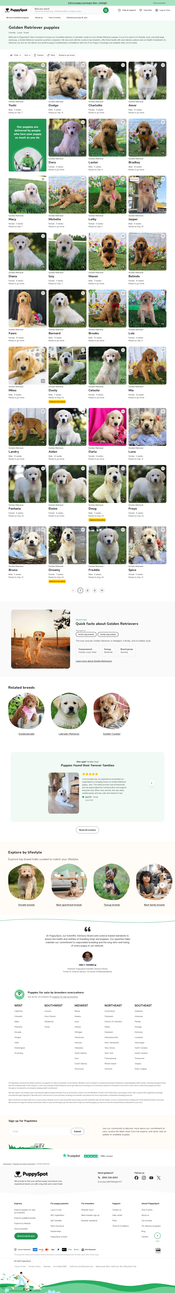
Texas (47, 1026)
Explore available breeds (25, 1218)
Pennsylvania (110, 1058)
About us (39, 17)
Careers (145, 1237)
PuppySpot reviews (59, 1237)
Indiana (78, 1016)
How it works (54, 17)
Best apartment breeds (69, 904)
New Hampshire (112, 1042)
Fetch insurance (57, 1226)
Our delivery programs (151, 1226)
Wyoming (18, 1053)
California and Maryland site (81, 1266)
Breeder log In (87, 1210)
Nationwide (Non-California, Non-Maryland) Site (116, 1266)
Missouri (78, 1042)
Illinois (77, 1011)
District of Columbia (113, 1021)
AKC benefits (56, 1220)
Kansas (78, 1026)
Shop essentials (21, 1229)
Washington (19, 1047)
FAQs (114, 1220)
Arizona (47, 1011)
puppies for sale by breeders (65, 996)
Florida (138, 1021)
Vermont (108, 1068)
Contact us (116, 1210)
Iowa (77, 1021)
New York (109, 1053)
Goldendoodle (26, 733)
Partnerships (56, 1231)
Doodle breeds (26, 904)
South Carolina (141, 1053)
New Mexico (50, 1016)
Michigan (78, 1032)
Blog (143, 1231)
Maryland (109, 1032)
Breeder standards (89, 1220)
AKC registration (57, 1215)
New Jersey (110, 1047)
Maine (107, 1026)
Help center (117, 1215)
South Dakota (81, 1063)
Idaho (16, 1021)
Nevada (17, 1032)
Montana (18, 1026)
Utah (16, 1042)
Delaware (109, 1016)
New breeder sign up (90, 1215)
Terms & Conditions (120, 1226)
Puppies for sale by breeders (24, 1164)
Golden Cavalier (112, 733)
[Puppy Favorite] (43, 65)
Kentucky (139, 1032)
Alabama (139, 1011)
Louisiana (139, 1037)
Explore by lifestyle (22, 1223)
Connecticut (110, 1011)
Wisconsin (79, 1068)
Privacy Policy (35, 1266)
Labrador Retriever (69, 733)
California (18, 1011)
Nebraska (79, 1047)
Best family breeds (154, 904)
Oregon (17, 1037)
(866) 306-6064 (110, 1177)
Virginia (138, 1063)
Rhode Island (110, 1063)
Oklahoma (48, 1021)
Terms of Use (20, 1266)
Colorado (18, 1016)
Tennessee (139, 1058)
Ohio (77, 1058)
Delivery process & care (77, 17)
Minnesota (79, 1037)
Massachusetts (111, 1037)
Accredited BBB (60, 1266)
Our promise (147, 1220)
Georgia (138, 1026)
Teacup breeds (112, 904)
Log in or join (56, 1210)
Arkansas (139, 1016)
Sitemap (47, 1266)
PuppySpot (7, 1164)
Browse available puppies (17, 17)
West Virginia (141, 1068)
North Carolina (141, 1047)
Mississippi (139, 1042)
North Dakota (81, 1053)
